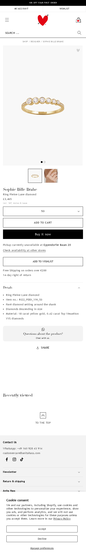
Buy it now (43, 234)
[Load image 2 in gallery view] (51, 176)
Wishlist (64, 8)
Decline (42, 538)
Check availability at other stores (24, 250)
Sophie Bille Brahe (53, 41)
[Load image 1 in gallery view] (35, 176)
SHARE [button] (45, 347)
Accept (42, 528)
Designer (35, 41)
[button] (2, 14)
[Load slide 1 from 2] (41, 162)
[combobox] (43, 32)
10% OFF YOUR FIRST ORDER (43, 3)
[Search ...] (79, 32)
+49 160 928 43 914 (29, 448)
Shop (25, 41)
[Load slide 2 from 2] (44, 162)
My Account (21, 8)
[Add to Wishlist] (78, 50)
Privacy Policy (61, 518)
